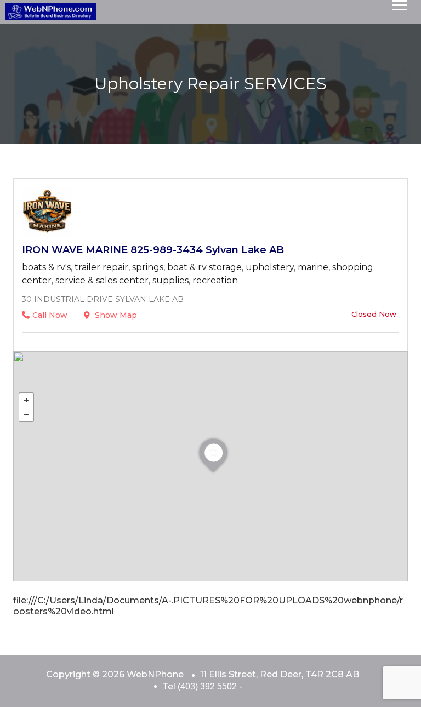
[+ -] (210, 466)
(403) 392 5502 (207, 686)
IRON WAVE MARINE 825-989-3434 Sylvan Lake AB (153, 250)
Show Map (115, 315)
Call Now (49, 315)
